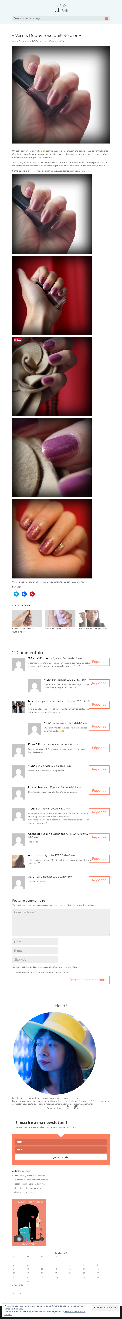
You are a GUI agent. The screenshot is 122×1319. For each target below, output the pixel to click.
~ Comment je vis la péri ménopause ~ (30, 1180)
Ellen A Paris (36, 744)
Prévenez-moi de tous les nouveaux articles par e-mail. (43, 972)
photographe (54, 1101)
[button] (52, 214)
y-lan (19, 41)
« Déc (14, 1285)
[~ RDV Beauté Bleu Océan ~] (94, 618)
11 (42, 1269)
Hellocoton (28, 1294)
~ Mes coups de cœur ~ (23, 1192)
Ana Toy (33, 855)
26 (56, 1277)
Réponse (99, 662)
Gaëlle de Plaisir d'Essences (46, 834)
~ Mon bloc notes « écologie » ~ (27, 1188)
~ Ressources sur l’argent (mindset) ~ (29, 1184)
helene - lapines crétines (44, 701)
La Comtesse (36, 787)
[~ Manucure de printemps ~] (60, 618)
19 (56, 1273)
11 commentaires (58, 41)
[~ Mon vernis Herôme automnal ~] (27, 618)
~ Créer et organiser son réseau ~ (28, 1175)
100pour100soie (38, 658)
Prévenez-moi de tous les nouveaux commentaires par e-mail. (46, 967)
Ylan (21, 1294)
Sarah (32, 876)
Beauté (42, 41)
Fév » (21, 1285)
